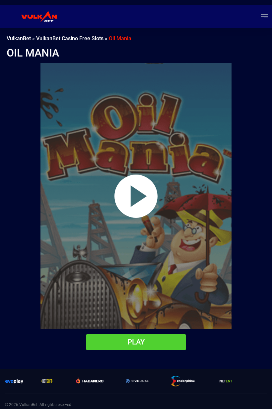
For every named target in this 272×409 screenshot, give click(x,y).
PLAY (136, 342)
